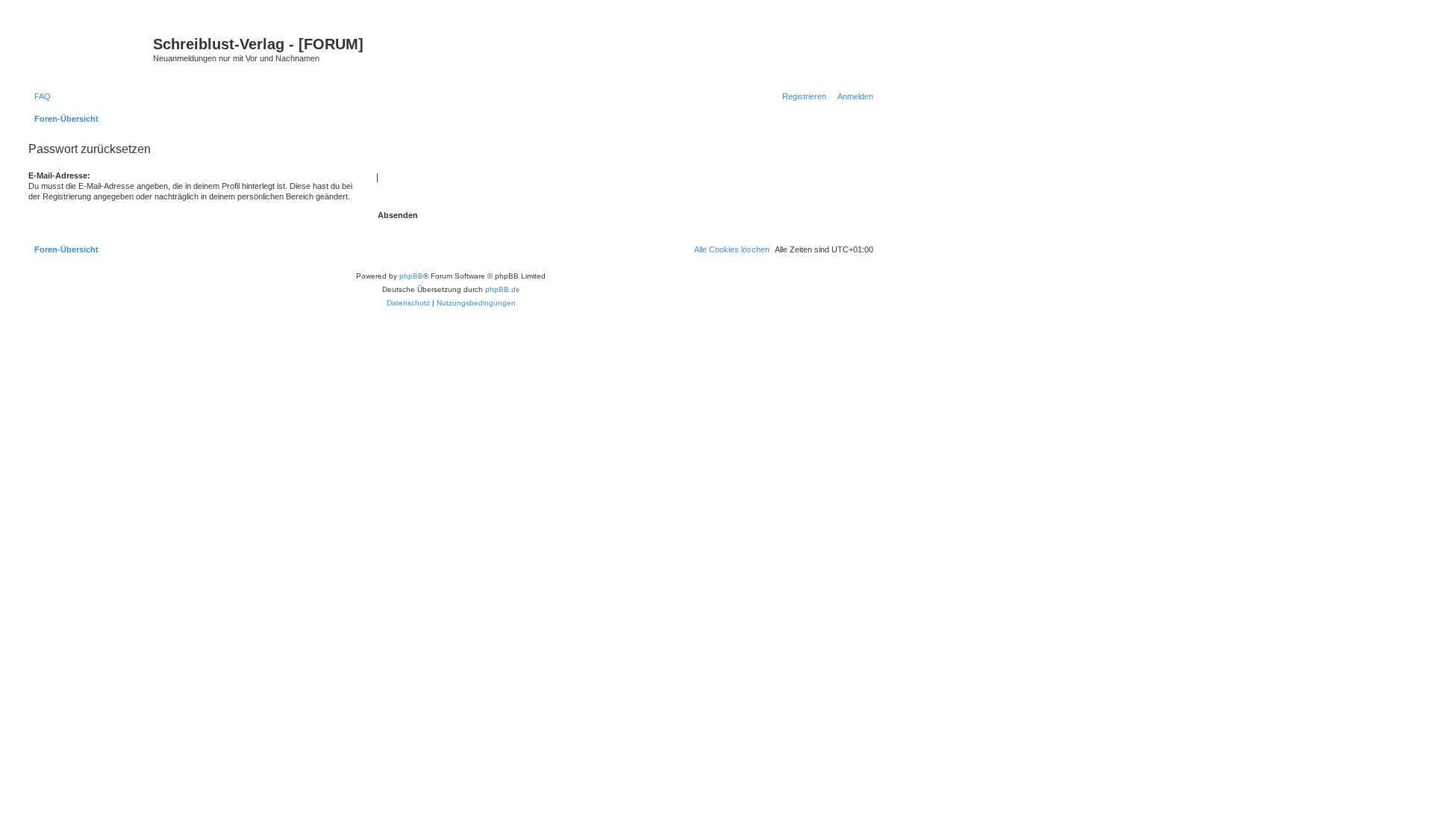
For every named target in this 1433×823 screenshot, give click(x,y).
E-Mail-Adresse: (59, 175)
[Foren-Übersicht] (89, 48)
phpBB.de (502, 289)
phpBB (411, 276)
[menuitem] (39, 96)
